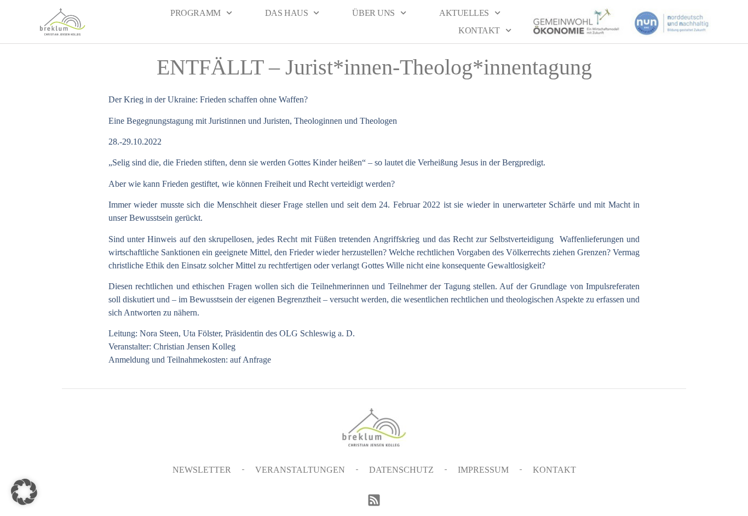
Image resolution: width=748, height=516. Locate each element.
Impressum (483, 469)
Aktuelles (464, 13)
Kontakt (479, 30)
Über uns (373, 13)
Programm (195, 13)
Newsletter (201, 469)
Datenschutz (401, 469)
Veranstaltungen (300, 469)
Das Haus (286, 13)
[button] (24, 492)
